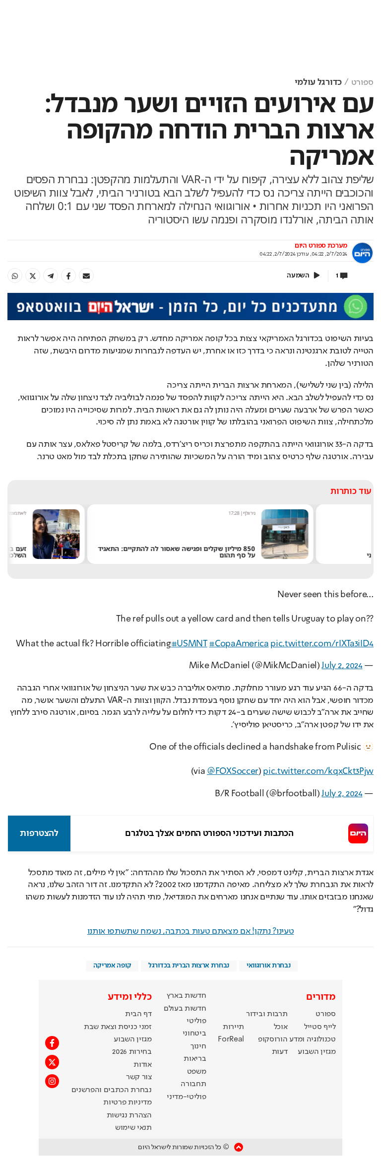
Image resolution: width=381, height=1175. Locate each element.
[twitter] (32, 275)
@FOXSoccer (232, 771)
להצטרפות (39, 833)
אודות (142, 1065)
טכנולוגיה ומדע (312, 1039)
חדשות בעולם (185, 1009)
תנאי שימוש (133, 1128)
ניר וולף (302, 513)
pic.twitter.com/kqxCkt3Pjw (318, 771)
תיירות (233, 1027)
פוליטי (196, 1021)
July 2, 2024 (341, 665)
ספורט (362, 82)
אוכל (281, 1027)
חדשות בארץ (186, 996)
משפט (196, 1072)
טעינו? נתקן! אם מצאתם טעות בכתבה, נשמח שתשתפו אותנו (190, 931)
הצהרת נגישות (129, 1115)
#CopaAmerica (238, 643)
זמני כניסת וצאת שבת (118, 1027)
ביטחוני (194, 1033)
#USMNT (189, 643)
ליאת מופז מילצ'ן (65, 513)
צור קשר (139, 1077)
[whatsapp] (14, 275)
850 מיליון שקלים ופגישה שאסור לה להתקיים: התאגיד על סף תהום (230, 552)
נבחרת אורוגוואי (268, 965)
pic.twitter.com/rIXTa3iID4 (322, 643)
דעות (280, 1052)
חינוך (198, 1046)
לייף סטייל (320, 1027)
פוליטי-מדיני (186, 1097)
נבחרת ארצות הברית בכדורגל (188, 965)
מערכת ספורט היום (321, 245)
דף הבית (138, 1014)
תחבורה (193, 1084)
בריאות (195, 1059)
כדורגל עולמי (318, 82)
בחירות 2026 (132, 1052)
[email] (86, 275)
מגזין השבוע (316, 1052)
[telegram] (50, 275)
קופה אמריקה (112, 965)
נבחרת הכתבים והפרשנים (111, 1090)
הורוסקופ (272, 1039)
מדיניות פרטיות (127, 1102)
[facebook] (68, 275)
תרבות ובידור (266, 1014)
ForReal (231, 1039)
